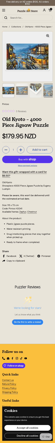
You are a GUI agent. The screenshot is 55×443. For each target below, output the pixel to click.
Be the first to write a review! (27, 322)
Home (4, 26)
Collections (16, 26)
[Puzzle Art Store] (27, 10)
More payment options (27, 165)
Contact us (8, 380)
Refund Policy (9, 384)
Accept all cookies (27, 427)
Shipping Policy (10, 392)
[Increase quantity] (20, 149)
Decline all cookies (27, 435)
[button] (50, 10)
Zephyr (22, 211)
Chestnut (32, 211)
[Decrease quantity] (6, 149)
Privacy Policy (9, 388)
